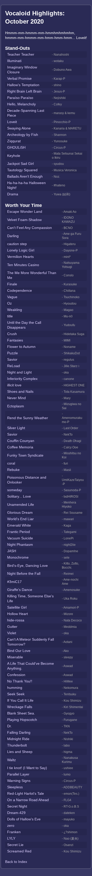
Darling (13, 236)
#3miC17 (14, 582)
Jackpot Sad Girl (20, 164)
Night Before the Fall (23, 573)
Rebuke (13, 470)
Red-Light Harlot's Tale (25, 793)
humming (14, 688)
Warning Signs (18, 781)
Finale (12, 284)
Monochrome (18, 557)
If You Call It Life (20, 700)
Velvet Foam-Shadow (24, 220)
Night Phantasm (20, 544)
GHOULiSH (16, 147)
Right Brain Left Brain (24, 91)
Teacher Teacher (20, 54)
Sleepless (15, 787)
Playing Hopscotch (22, 720)
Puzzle (12, 353)
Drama (12, 194)
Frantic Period (18, 532)
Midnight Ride (18, 739)
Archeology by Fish (22, 135)
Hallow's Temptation (23, 85)
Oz (9, 303)
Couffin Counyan (20, 441)
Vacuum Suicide (20, 538)
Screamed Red (19, 851)
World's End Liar (20, 519)
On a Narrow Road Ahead (28, 800)
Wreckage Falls (19, 707)
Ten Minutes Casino (23, 265)
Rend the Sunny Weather (27, 418)
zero (10, 825)
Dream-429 (16, 813)
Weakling (14, 310)
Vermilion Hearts (20, 257)
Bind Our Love (18, 651)
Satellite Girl (17, 607)
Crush (12, 334)
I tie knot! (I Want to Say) (27, 768)
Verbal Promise (19, 78)
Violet (11, 633)
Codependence (19, 290)
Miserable (15, 657)
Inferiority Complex (22, 379)
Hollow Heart (17, 614)
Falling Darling (18, 732)
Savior (12, 359)
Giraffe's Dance (19, 590)
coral (11, 463)
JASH (11, 551)
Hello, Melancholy (21, 104)
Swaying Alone (19, 128)
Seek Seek (16, 694)
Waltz (11, 760)
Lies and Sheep (19, 752)
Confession (16, 675)
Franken (14, 832)
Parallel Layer (18, 774)
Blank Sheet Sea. (21, 713)
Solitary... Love (19, 496)
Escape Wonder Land (24, 211)
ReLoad (13, 366)
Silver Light (16, 428)
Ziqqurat (14, 141)
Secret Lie (15, 845)
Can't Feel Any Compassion (29, 228)
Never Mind (16, 398)
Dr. (9, 726)
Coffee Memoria (20, 447)
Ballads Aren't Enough (25, 176)
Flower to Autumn (21, 347)
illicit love (14, 385)
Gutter (12, 627)
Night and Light (19, 372)
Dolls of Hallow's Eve (24, 819)
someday (14, 490)
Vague (12, 297)
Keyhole (13, 156)
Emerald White (19, 525)
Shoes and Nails (20, 391)
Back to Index (16, 862)
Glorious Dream (20, 512)
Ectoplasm (15, 406)
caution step (17, 244)
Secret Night (17, 806)
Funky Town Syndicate (25, 455)
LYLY (11, 838)
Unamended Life (20, 504)
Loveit (12, 122)
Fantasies (15, 340)
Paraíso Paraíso (20, 98)
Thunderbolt (17, 745)
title (10, 316)
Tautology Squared (22, 170)
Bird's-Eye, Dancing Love (27, 565)
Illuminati (14, 61)
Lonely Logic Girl (20, 250)
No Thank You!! (19, 681)
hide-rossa (15, 620)
